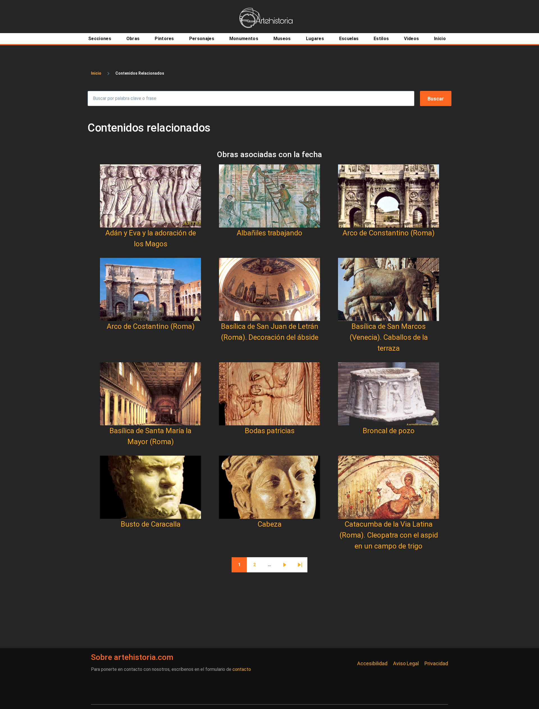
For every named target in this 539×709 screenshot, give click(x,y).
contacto (241, 669)
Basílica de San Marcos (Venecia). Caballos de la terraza (389, 337)
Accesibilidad (372, 663)
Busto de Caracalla (151, 524)
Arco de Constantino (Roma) (388, 233)
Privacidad (436, 663)
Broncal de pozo (389, 430)
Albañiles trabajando (269, 233)
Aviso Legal (406, 663)
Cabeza (269, 524)
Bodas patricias (269, 430)
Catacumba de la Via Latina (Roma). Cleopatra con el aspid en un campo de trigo (388, 535)
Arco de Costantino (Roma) (151, 326)
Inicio (96, 73)
